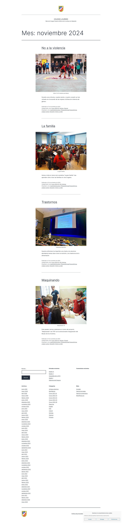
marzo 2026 (25, 395)
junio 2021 (24, 495)
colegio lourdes (45, 111)
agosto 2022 (25, 471)
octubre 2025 (25, 406)
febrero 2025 (25, 417)
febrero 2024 (25, 437)
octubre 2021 (25, 491)
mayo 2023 (25, 452)
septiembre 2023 (26, 447)
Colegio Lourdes (61, 19)
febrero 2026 (25, 398)
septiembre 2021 (26, 493)
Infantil (51, 411)
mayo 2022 (25, 476)
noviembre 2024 (26, 424)
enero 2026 (25, 400)
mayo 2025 (25, 411)
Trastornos (49, 202)
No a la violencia (53, 48)
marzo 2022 (25, 480)
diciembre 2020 (26, 499)
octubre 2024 (25, 426)
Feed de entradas (81, 391)
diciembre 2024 (26, 421)
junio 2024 (24, 428)
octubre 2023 (25, 445)
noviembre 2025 (26, 404)
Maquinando (50, 280)
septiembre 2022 (26, 469)
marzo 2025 (25, 415)
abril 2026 (24, 393)
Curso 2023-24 (53, 398)
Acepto (90, 519)
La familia (48, 126)
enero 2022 (25, 484)
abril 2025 (24, 413)
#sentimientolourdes (55, 110)
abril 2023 (24, 454)
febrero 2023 (25, 458)
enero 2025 (25, 419)
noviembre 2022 (26, 465)
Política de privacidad (77, 513)
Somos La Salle (59, 111)
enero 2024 (25, 439)
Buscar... (24, 368)
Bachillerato (52, 391)
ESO (61, 184)
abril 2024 (24, 432)
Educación (52, 111)
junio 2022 (24, 473)
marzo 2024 (25, 434)
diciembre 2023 (26, 441)
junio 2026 (24, 389)
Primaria (66, 340)
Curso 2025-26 (53, 402)
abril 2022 (24, 478)
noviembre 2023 (26, 443)
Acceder (78, 389)
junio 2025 (24, 408)
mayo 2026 (25, 391)
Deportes (51, 404)
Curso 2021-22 (53, 393)
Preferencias (114, 519)
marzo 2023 (25, 456)
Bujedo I (51, 378)
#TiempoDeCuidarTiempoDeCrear (69, 110)
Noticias (61, 108)
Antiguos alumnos (54, 389)
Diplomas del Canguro (55, 380)
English (51, 406)
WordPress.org (80, 395)
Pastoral (66, 108)
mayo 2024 (25, 430)
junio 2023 (24, 450)
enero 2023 (25, 460)
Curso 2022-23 (53, 395)
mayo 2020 (25, 502)
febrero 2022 (25, 482)
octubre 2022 (25, 467)
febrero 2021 (25, 497)
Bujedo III (51, 371)
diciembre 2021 (26, 486)
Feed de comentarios (82, 393)
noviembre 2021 (26, 489)
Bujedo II (51, 373)
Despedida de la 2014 (54, 376)
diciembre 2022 (26, 463)
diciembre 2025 (26, 402)
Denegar (102, 519)
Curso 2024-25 (55, 108)
